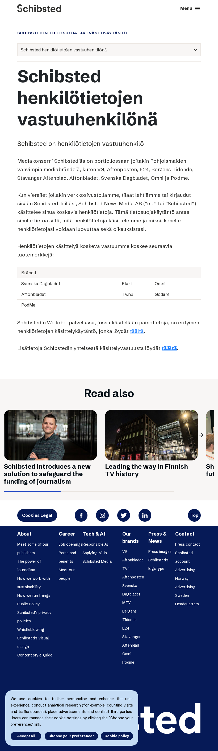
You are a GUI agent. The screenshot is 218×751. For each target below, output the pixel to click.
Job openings (70, 544)
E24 (125, 628)
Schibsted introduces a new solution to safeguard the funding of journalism (47, 474)
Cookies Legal (37, 515)
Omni (126, 653)
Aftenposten (133, 577)
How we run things (33, 595)
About (24, 534)
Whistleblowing (30, 629)
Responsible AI (95, 544)
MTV (126, 602)
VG (125, 551)
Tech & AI (94, 534)
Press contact (187, 544)
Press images (159, 551)
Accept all (26, 736)
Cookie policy (116, 736)
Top (194, 515)
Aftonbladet (132, 560)
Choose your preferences (71, 736)
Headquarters (187, 604)
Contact (185, 534)
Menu (190, 8)
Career (67, 534)
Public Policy (28, 604)
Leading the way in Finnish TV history (146, 470)
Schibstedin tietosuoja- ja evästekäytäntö (72, 33)
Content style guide (34, 655)
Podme (128, 662)
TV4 (126, 568)
